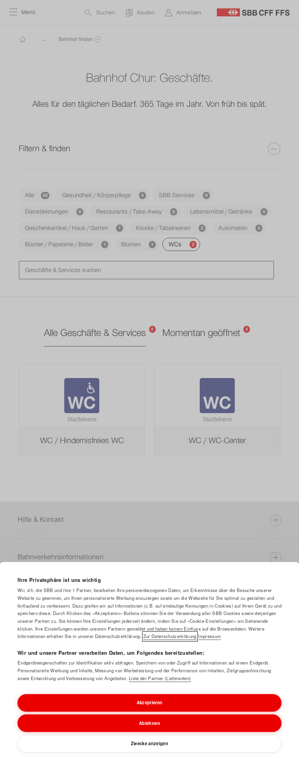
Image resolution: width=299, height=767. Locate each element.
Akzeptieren (150, 702)
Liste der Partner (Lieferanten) (160, 678)
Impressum (209, 636)
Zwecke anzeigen (149, 743)
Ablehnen (149, 723)
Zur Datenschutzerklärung (170, 636)
